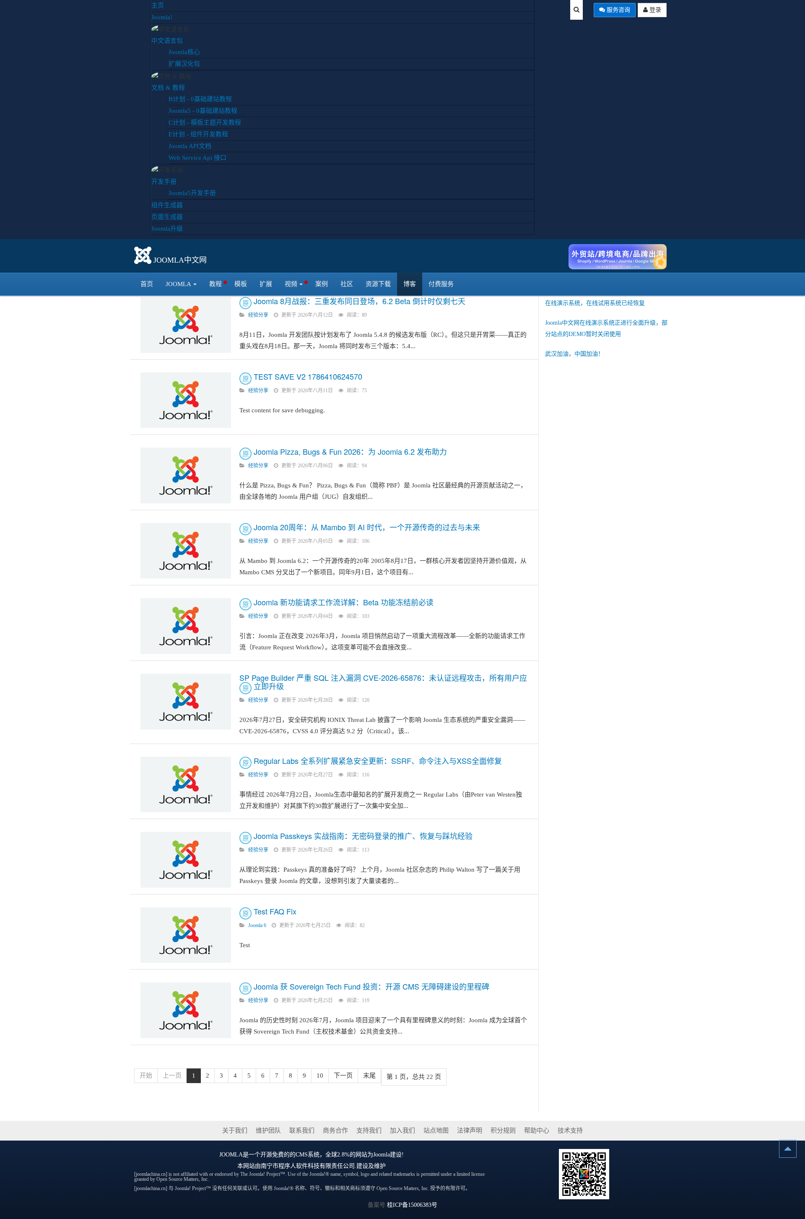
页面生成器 (167, 217)
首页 (146, 284)
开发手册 (164, 181)
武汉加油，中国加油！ (574, 354)
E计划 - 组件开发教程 (198, 134)
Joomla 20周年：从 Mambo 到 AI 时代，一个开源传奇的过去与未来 (367, 526)
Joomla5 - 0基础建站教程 (203, 110)
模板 (240, 284)
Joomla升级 (167, 228)
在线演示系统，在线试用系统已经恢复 (595, 303)
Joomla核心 (184, 52)
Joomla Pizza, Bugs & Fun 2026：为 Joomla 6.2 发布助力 (350, 451)
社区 (346, 284)
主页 (157, 5)
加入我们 (402, 1130)
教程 (215, 284)
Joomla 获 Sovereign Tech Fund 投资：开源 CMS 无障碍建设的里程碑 (371, 986)
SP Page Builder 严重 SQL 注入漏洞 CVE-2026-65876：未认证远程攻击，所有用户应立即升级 (383, 681)
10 (320, 1075)
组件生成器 (167, 205)
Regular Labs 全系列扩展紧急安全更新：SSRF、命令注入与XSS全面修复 (378, 760)
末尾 (369, 1075)
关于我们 (234, 1130)
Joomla (178, 284)
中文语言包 (167, 40)
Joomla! (161, 17)
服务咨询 (617, 10)
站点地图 (436, 1130)
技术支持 (570, 1130)
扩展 (266, 284)
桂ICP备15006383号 (412, 1205)
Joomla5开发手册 (192, 193)
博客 (409, 284)
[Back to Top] (788, 1149)
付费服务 (441, 284)
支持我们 (369, 1130)
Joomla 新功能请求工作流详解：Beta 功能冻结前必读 (344, 601)
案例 (321, 284)
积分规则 (503, 1130)
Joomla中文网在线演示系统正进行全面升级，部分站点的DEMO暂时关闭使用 (606, 328)
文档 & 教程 (168, 87)
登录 (654, 10)
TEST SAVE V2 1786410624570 (308, 376)
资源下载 (378, 284)
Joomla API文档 (190, 146)
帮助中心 (536, 1130)
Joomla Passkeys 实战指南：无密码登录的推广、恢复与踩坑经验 (363, 835)
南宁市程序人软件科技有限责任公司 (308, 1166)
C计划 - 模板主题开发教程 (205, 122)
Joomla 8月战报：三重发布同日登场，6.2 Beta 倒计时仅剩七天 (359, 300)
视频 (291, 284)
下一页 (343, 1075)
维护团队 (268, 1130)
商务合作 (335, 1130)
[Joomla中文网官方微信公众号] (584, 1173)
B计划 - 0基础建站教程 (200, 99)
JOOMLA (231, 1154)
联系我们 (301, 1130)
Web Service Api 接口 (197, 157)
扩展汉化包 (184, 63)
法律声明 (469, 1130)
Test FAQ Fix (275, 911)
